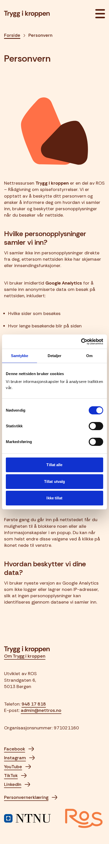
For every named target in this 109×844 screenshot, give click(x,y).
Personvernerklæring (26, 797)
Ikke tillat (54, 498)
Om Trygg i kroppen (24, 656)
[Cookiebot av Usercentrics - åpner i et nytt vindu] (81, 341)
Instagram (15, 758)
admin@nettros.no (41, 710)
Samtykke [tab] (19, 356)
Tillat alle (54, 465)
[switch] (96, 426)
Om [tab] (89, 356)
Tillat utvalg (54, 481)
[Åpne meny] (98, 14)
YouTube (13, 767)
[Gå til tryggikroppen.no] (27, 13)
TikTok (11, 775)
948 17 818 (34, 704)
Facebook (14, 749)
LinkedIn (12, 784)
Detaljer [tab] (55, 356)
